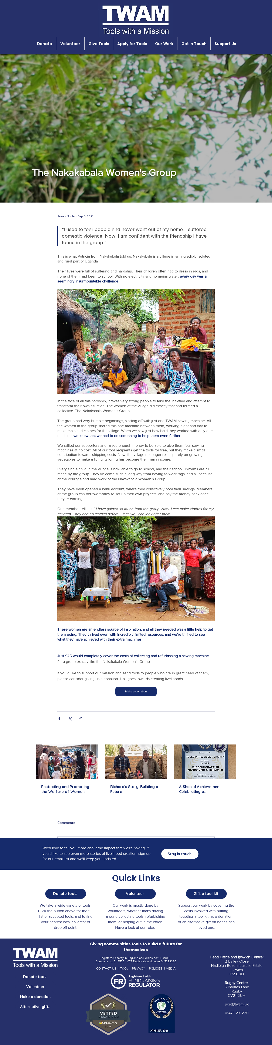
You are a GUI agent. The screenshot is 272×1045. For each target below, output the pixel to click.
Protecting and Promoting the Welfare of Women (65, 789)
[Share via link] (80, 718)
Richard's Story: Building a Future (134, 789)
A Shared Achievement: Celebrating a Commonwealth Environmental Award (200, 789)
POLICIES (156, 968)
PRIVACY (138, 968)
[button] (44, 43)
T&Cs (124, 968)
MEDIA (171, 968)
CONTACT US (106, 968)
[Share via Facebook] (59, 718)
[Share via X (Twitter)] (70, 718)
